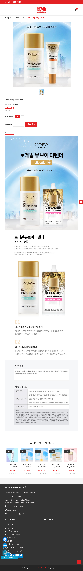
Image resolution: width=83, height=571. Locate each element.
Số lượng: (8, 124)
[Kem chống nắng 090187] (27, 455)
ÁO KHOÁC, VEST (13, 534)
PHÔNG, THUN (12, 531)
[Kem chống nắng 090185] (56, 455)
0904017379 (16, 2)
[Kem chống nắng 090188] (12, 455)
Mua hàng (31, 124)
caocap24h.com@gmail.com (17, 514)
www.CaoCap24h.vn (12, 503)
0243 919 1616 (16, 496)
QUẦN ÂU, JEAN (13, 544)
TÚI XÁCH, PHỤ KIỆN (14, 551)
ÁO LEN (9, 541)
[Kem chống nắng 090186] (41, 455)
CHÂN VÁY (11, 538)
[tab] (41, 133)
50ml (17, 117)
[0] (75, 10)
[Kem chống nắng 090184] (70, 455)
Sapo (59, 568)
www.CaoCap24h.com (23, 500)
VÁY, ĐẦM (10, 528)
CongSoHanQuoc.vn (27, 503)
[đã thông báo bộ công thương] (14, 556)
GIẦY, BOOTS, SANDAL (15, 547)
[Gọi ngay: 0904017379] (6, 565)
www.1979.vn (9, 500)
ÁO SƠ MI (10, 525)
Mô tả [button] (7, 133)
